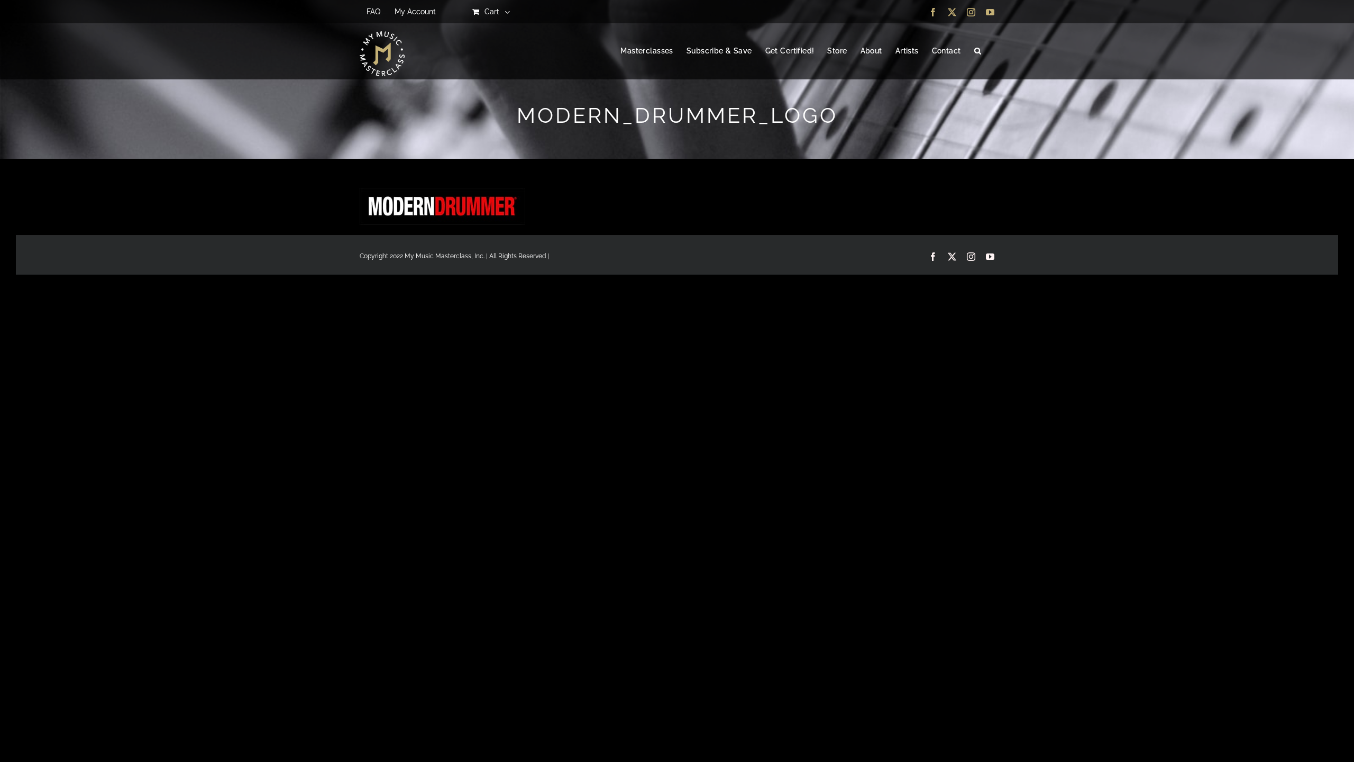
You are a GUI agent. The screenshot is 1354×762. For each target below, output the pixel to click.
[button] (977, 51)
